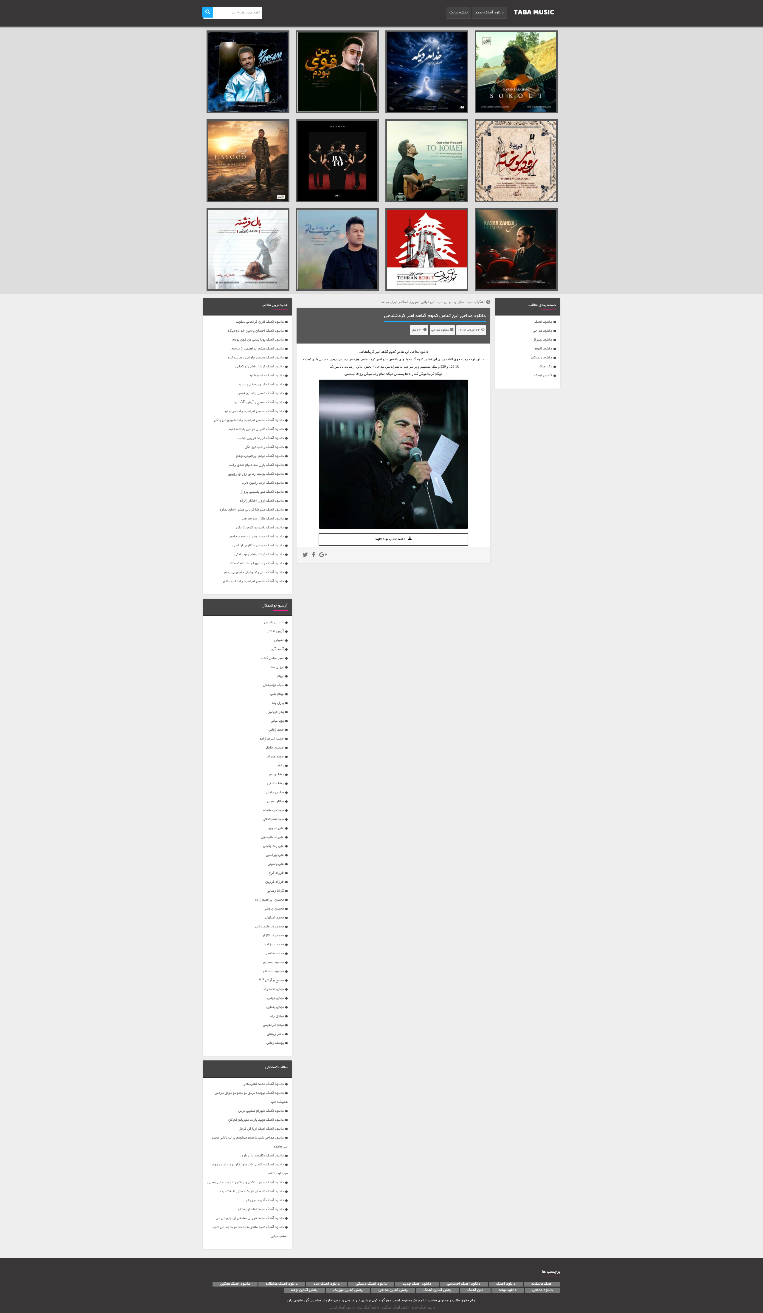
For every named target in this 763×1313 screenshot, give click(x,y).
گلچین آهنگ (543, 376)
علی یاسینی (276, 864)
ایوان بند (277, 667)
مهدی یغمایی (275, 1007)
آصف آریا (277, 649)
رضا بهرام (276, 775)
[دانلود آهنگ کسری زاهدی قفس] (516, 249)
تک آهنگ (545, 367)
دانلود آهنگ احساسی (463, 1284)
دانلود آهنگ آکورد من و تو (265, 1200)
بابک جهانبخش (273, 685)
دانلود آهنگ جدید (489, 13)
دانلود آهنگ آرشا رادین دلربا (263, 483)
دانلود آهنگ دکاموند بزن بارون (261, 1156)
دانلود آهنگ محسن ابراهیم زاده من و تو (254, 411)
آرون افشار (275, 631)
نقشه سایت (458, 13)
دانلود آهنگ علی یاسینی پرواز (262, 492)
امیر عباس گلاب (272, 658)
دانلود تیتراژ (542, 340)
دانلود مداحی (542, 331)
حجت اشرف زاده (272, 739)
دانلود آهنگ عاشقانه (282, 1284)
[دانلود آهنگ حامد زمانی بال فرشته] (248, 249)
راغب (280, 766)
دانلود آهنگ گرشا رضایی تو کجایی (259, 367)
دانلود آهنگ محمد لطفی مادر (264, 1084)
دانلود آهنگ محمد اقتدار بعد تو (261, 1209)
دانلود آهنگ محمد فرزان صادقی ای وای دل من (250, 1218)
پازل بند (278, 703)
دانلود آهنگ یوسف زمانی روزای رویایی (256, 474)
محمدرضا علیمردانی (269, 927)
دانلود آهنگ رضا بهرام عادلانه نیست (257, 563)
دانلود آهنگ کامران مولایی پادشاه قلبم (256, 429)
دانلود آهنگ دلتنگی (371, 1284)
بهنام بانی (277, 694)
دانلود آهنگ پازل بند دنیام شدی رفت (256, 465)
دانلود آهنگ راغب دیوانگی (264, 447)
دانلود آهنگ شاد (327, 1284)
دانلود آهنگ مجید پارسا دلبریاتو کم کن (256, 1120)
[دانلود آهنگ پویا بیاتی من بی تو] (337, 249)
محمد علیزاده (274, 945)
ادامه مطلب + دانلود (391, 539)
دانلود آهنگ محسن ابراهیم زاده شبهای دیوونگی (249, 420)
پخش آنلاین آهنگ (438, 1290)
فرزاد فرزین (274, 882)
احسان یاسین (274, 622)
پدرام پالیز (276, 712)
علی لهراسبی (275, 855)
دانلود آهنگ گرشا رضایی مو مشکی (259, 554)
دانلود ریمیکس (541, 358)
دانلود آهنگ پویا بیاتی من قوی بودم (258, 340)
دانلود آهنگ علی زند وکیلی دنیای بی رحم (254, 572)
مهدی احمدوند (273, 989)
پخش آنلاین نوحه (304, 1290)
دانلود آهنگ (543, 322)
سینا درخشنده (273, 810)
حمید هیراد (275, 757)
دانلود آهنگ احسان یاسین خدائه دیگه (256, 331)
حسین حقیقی (274, 748)
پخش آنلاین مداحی (393, 1290)
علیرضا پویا (276, 828)
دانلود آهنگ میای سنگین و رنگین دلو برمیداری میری (245, 1182)
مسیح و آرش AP (271, 980)
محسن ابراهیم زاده (269, 900)
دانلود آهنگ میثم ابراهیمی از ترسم (258, 349)
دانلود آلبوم (543, 349)
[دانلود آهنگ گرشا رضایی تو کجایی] (426, 160)
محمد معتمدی (274, 953)
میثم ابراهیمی (273, 1025)
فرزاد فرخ (276, 873)
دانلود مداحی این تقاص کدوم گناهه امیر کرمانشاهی (435, 316)
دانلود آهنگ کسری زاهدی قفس (261, 393)
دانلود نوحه (508, 1290)
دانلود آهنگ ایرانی (341, 1307)
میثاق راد (277, 1016)
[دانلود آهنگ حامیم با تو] (337, 160)
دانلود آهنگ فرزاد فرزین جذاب (261, 438)
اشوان (279, 640)
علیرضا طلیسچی (272, 837)
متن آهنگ (475, 1290)
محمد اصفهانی (274, 918)
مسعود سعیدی (273, 962)
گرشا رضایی (275, 891)
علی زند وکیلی (273, 846)
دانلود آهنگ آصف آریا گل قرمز (261, 1129)
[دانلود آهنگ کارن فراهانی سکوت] (516, 71)
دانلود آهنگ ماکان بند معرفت (263, 519)
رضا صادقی (275, 783)
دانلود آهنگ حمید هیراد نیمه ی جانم (257, 537)
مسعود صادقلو (273, 971)
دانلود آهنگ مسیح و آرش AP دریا (259, 402)
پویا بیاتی (277, 721)
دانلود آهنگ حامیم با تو (267, 376)
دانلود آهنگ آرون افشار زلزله (262, 501)
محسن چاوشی (274, 909)
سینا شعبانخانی (273, 819)
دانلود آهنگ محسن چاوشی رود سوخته (256, 358)
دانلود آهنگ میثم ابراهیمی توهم (260, 456)
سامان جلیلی (275, 792)
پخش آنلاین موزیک (348, 1290)
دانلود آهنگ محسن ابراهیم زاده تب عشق (253, 581)
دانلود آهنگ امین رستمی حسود (261, 384)
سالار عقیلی (275, 801)
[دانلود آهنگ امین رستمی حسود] (248, 160)
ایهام (280, 676)
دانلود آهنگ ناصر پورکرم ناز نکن (260, 528)
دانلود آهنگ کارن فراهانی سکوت (260, 322)
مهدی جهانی (275, 998)
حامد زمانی (276, 730)
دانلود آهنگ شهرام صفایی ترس (261, 1111)
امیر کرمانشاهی (369, 351)
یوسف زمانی (275, 1043)
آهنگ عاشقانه (542, 1284)
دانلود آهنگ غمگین (235, 1284)
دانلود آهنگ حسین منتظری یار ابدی (258, 546)
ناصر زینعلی (275, 1034)
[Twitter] (305, 555)
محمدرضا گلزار (273, 936)
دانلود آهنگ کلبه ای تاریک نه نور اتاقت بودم (251, 1191)
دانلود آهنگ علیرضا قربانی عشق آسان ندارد (251, 510)
